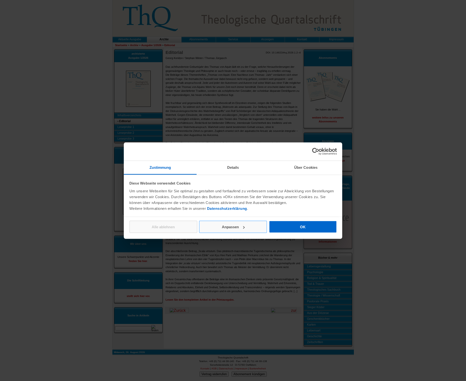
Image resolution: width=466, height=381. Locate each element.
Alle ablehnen (163, 227)
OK (303, 227)
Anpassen (230, 227)
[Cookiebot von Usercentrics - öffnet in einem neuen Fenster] (315, 151)
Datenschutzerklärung (227, 208)
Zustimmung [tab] (160, 167)
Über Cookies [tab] (305, 167)
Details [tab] (233, 167)
